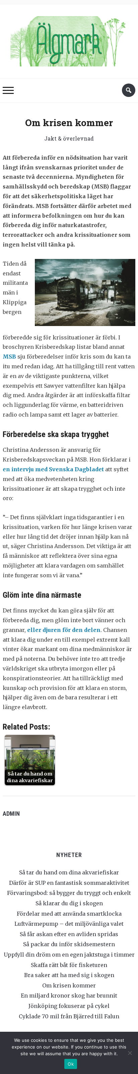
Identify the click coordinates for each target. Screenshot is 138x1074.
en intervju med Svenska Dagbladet (53, 469)
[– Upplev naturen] (69, 39)
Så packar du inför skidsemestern (69, 944)
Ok (71, 1064)
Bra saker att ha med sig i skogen (69, 975)
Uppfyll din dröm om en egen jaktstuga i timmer (69, 954)
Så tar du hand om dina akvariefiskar (69, 872)
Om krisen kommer (69, 985)
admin (11, 813)
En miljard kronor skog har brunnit (69, 995)
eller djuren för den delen (63, 630)
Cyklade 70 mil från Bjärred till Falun (69, 1016)
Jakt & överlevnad (69, 138)
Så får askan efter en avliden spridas (69, 934)
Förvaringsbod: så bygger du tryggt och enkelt (69, 893)
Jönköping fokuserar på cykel (69, 1006)
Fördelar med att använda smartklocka (69, 913)
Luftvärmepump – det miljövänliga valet (69, 923)
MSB (9, 356)
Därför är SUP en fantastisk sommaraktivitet (69, 882)
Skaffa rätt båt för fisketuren (69, 965)
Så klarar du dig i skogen (69, 903)
